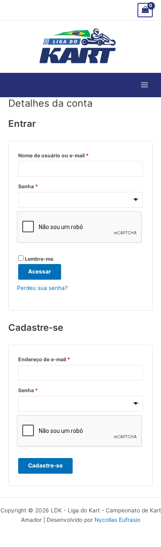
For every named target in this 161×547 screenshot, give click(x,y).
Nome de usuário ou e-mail (67, 155)
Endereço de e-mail (58, 358)
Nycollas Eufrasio (117, 520)
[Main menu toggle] (145, 85)
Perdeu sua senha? (42, 288)
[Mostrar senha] (136, 200)
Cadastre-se (45, 465)
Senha (42, 185)
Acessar (39, 271)
